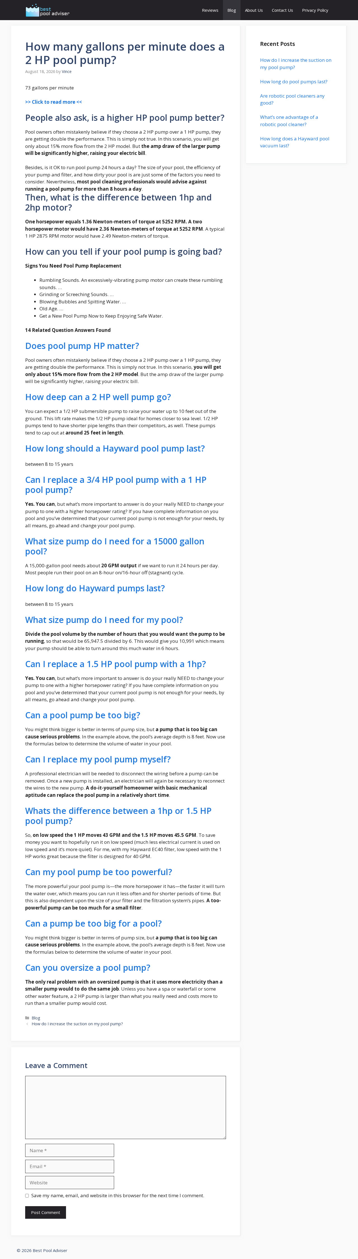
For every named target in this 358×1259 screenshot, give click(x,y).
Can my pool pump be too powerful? (98, 872)
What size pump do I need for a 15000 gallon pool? (114, 546)
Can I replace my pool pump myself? (98, 759)
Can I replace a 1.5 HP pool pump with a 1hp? (115, 664)
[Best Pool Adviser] (47, 10)
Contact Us (282, 10)
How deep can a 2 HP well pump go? (98, 397)
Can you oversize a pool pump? (87, 967)
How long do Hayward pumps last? (95, 588)
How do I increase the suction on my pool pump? (77, 1023)
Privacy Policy (315, 10)
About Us (254, 10)
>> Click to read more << (53, 102)
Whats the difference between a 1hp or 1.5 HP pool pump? (118, 815)
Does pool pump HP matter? (82, 345)
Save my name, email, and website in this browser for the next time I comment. (117, 1195)
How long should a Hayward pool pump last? (115, 448)
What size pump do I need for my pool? (104, 619)
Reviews (210, 10)
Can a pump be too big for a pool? (93, 923)
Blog (231, 10)
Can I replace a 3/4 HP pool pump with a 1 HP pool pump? (115, 484)
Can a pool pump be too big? (82, 715)
